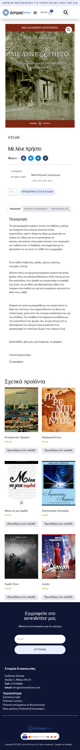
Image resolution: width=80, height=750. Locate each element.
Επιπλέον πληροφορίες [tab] (36, 209)
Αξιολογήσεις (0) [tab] (60, 209)
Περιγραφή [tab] (15, 209)
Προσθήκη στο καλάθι (37, 192)
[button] (35, 12)
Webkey (68, 744)
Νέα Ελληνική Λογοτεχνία (45, 175)
